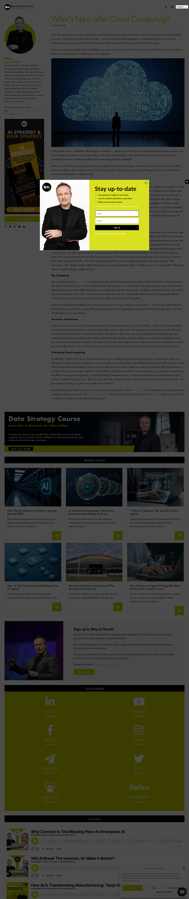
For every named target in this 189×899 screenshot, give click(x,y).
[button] (146, 182)
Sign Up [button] (117, 227)
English (180, 7)
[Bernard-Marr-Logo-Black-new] (18, 5)
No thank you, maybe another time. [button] (110, 233)
